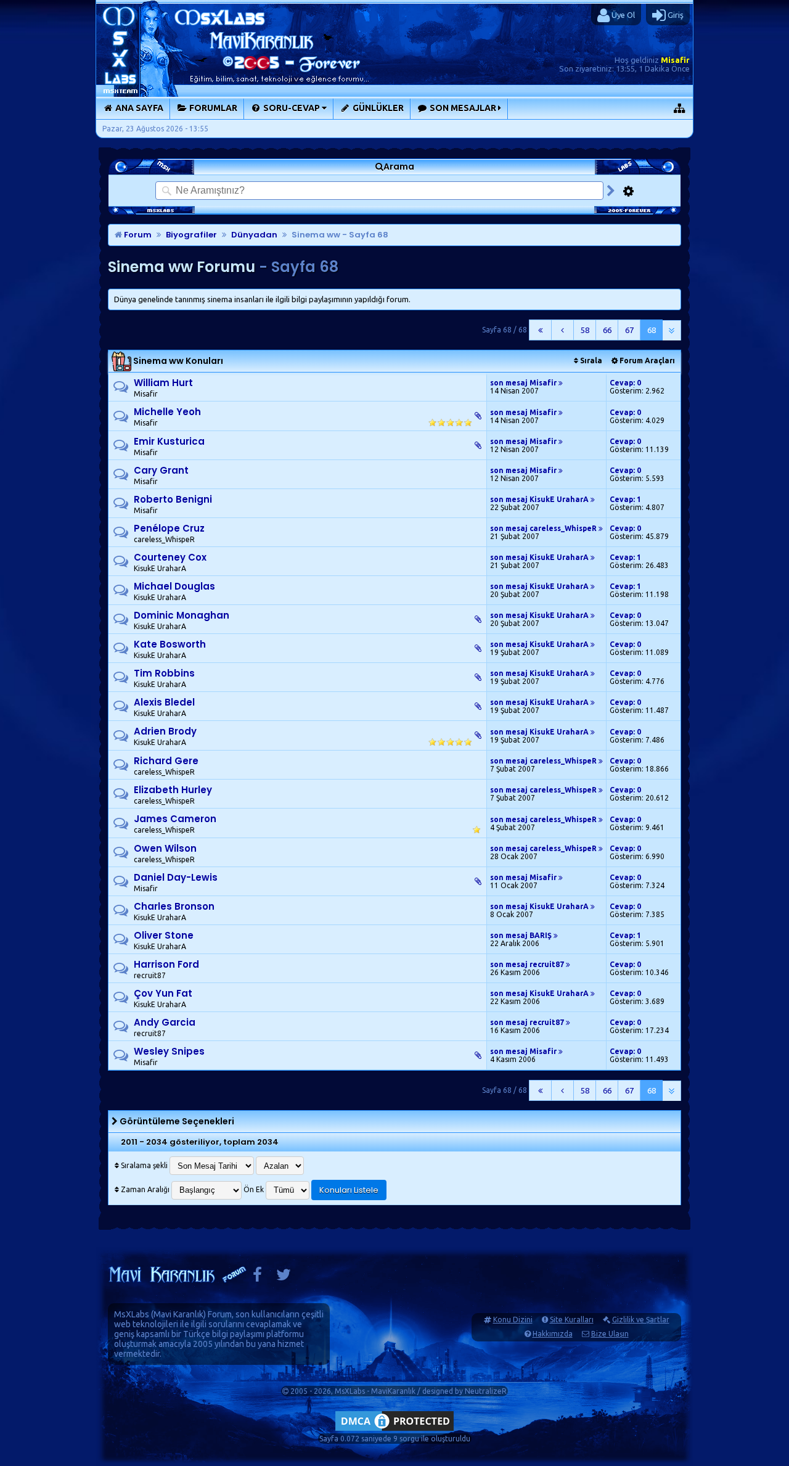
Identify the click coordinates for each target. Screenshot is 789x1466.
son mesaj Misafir (524, 383)
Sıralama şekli (143, 1165)
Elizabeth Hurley (173, 789)
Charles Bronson (174, 906)
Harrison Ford (166, 964)
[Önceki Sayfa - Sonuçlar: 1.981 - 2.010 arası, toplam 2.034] (563, 329)
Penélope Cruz (169, 528)
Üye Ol (622, 14)
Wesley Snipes (169, 1051)
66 (607, 330)
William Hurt (163, 382)
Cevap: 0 (625, 383)
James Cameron (175, 818)
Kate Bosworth (170, 644)
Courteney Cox (170, 557)
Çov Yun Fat (163, 993)
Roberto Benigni (173, 499)
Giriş (675, 14)
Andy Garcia (164, 1022)
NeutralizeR (486, 1391)
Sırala (590, 360)
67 (629, 330)
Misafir (675, 60)
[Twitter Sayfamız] (283, 1278)
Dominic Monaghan (181, 615)
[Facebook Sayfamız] (257, 1278)
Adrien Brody (165, 731)
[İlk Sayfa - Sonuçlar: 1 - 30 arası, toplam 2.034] (540, 329)
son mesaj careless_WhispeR (544, 528)
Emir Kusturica (169, 441)
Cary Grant (161, 470)
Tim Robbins (164, 673)
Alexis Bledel (164, 702)
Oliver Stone (164, 935)
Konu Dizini (513, 1320)
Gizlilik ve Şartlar (640, 1320)
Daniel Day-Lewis (176, 877)
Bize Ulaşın (610, 1334)
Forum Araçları (646, 360)
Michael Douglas (174, 586)
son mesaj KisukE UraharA (540, 499)
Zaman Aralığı (144, 1189)
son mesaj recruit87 (528, 964)
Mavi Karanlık (178, 1314)
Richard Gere (166, 760)
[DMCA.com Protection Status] (394, 1431)
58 (585, 330)
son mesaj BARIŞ (522, 935)
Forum (137, 235)
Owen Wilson (165, 848)
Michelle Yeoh (167, 411)
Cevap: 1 (625, 499)
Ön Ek (253, 1189)
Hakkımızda (553, 1334)
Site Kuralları (572, 1320)
